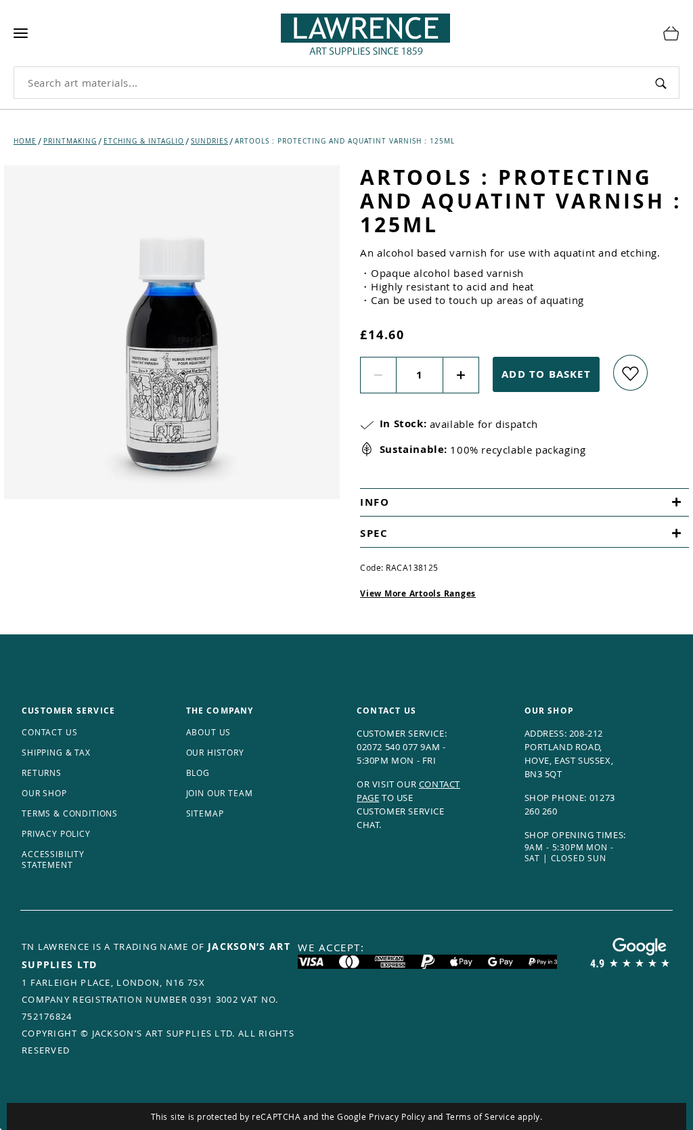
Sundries (209, 141)
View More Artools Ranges (418, 593)
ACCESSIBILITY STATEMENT (53, 859)
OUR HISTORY (215, 752)
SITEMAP (205, 813)
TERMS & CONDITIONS (70, 813)
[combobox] (328, 82)
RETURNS (42, 772)
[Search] (660, 82)
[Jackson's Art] (341, 30)
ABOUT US (208, 731)
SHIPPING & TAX (56, 752)
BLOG (198, 772)
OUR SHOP (44, 792)
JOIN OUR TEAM (219, 792)
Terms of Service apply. (494, 1116)
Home (25, 141)
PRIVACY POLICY (56, 833)
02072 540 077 (387, 747)
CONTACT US (49, 731)
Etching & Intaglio (144, 141)
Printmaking (70, 141)
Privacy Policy (397, 1116)
